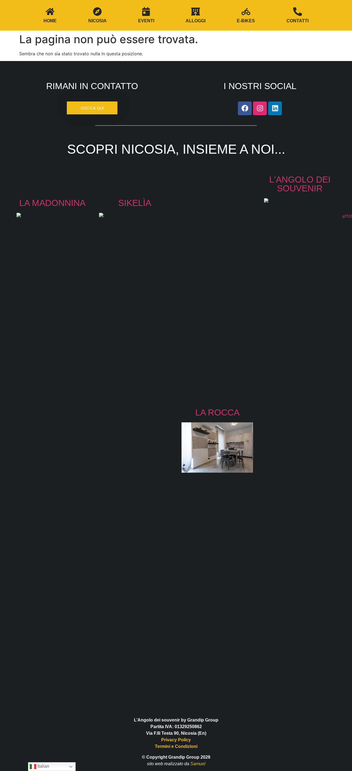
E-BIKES (246, 20)
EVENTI (146, 20)
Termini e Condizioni (176, 746)
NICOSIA (97, 20)
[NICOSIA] (97, 11)
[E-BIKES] (245, 11)
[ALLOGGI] (195, 11)
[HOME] (50, 11)
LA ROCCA (217, 412)
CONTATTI (298, 20)
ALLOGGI (195, 20)
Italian (42, 766)
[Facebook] (245, 108)
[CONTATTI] (297, 11)
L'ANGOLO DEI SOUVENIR (300, 184)
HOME (50, 20)
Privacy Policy (176, 739)
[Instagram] (260, 108)
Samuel (197, 763)
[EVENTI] (146, 11)
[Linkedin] (275, 108)
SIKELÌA (134, 203)
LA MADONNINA (52, 203)
